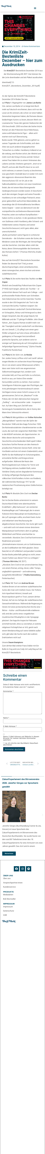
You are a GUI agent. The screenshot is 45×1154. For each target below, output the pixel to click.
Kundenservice (9, 887)
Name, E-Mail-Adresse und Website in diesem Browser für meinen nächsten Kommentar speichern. (21, 738)
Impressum (8, 907)
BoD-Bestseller (9, 899)
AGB (5, 915)
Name (6, 718)
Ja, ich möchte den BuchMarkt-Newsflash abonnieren (20, 744)
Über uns (7, 878)
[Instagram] (22, 868)
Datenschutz (8, 911)
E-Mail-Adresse (10, 726)
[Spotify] (28, 868)
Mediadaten (8, 894)
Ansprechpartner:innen (12, 883)
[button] (2, 814)
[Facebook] (16, 868)
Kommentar (8, 691)
